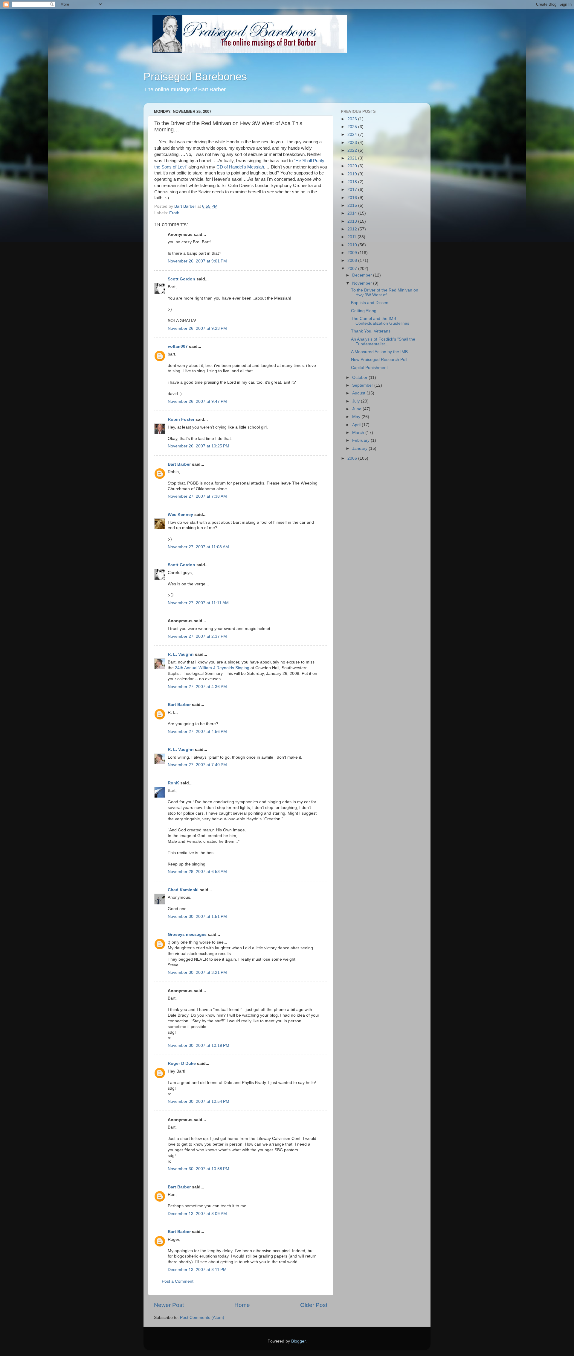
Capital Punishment (369, 367)
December (362, 275)
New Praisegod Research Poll (379, 359)
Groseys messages (187, 934)
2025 (352, 126)
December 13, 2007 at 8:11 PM (197, 1269)
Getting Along (363, 311)
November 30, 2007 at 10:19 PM (198, 1045)
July (356, 401)
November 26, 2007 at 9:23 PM (197, 328)
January (360, 448)
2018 (352, 182)
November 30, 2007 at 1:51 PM (197, 916)
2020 (352, 166)
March (358, 432)
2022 (352, 150)
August (359, 393)
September (363, 385)
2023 (352, 142)
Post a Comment (177, 1281)
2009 (352, 252)
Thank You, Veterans (370, 331)
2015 (352, 205)
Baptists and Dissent (370, 302)
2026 (352, 119)
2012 (352, 229)
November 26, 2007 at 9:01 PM (197, 261)
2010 (352, 245)
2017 (352, 189)
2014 (352, 213)
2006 (352, 458)
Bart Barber (179, 464)
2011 (352, 237)
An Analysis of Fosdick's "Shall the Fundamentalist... (383, 341)
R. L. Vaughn (181, 654)
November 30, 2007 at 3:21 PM (197, 972)
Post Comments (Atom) (202, 1317)
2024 (352, 134)
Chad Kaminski (183, 890)
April (357, 425)
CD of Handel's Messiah (240, 167)
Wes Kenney (180, 514)
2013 (352, 221)
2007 (352, 268)
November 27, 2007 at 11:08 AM (198, 547)
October (360, 377)
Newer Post (169, 1305)
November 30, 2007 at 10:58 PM (198, 1169)
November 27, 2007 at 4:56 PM (197, 731)
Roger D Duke (182, 1063)
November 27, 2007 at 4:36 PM (197, 686)
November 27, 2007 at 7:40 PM (197, 765)
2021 (352, 158)
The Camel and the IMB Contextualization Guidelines (380, 321)
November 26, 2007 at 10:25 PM (198, 446)
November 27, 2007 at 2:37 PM (197, 636)
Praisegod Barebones (195, 76)
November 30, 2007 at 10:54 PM (198, 1101)
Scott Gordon (181, 279)
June (357, 409)
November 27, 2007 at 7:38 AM (197, 496)
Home (242, 1305)
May (356, 416)
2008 (352, 260)
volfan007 (178, 346)
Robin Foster (181, 419)
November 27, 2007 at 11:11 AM (198, 603)
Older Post (313, 1305)
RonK (173, 783)
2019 (352, 174)
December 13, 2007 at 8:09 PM (197, 1213)
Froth (174, 213)
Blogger (298, 1341)
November (362, 283)
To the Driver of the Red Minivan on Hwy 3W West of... (384, 292)
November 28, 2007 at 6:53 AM (197, 871)
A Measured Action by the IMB (379, 352)
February (361, 440)
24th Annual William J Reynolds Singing (212, 668)
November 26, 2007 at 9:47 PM (197, 401)
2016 (352, 197)
